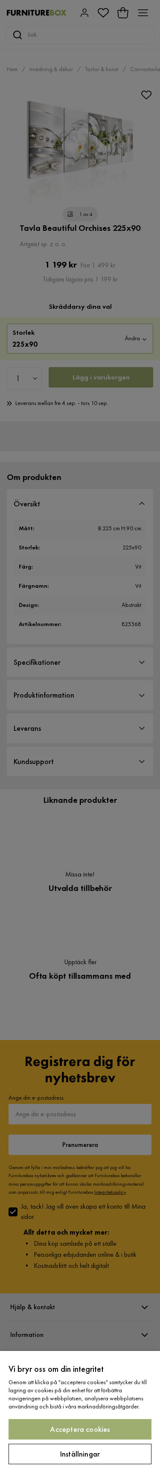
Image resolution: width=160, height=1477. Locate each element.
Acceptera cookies (80, 1429)
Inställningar (80, 1454)
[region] (80, 1414)
